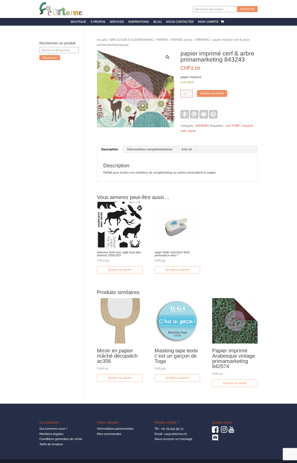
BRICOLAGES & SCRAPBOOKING (131, 39)
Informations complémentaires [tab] (149, 149)
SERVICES (117, 22)
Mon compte (208, 22)
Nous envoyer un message (173, 439)
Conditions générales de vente (60, 439)
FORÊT (236, 125)
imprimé (247, 125)
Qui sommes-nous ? (53, 429)
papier (191, 130)
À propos (98, 22)
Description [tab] (109, 149)
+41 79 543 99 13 (172, 429)
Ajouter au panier (212, 93)
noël (183, 130)
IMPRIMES (202, 39)
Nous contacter (180, 22)
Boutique (78, 22)
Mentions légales (51, 434)
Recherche (247, 9)
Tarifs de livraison (51, 444)
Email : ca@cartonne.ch (171, 434)
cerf (228, 125)
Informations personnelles (115, 429)
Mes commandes (109, 434)
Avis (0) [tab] (186, 149)
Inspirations (138, 22)
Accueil (102, 39)
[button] (167, 57)
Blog (157, 22)
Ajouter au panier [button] (120, 269)
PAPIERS (162, 39)
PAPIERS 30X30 (181, 39)
